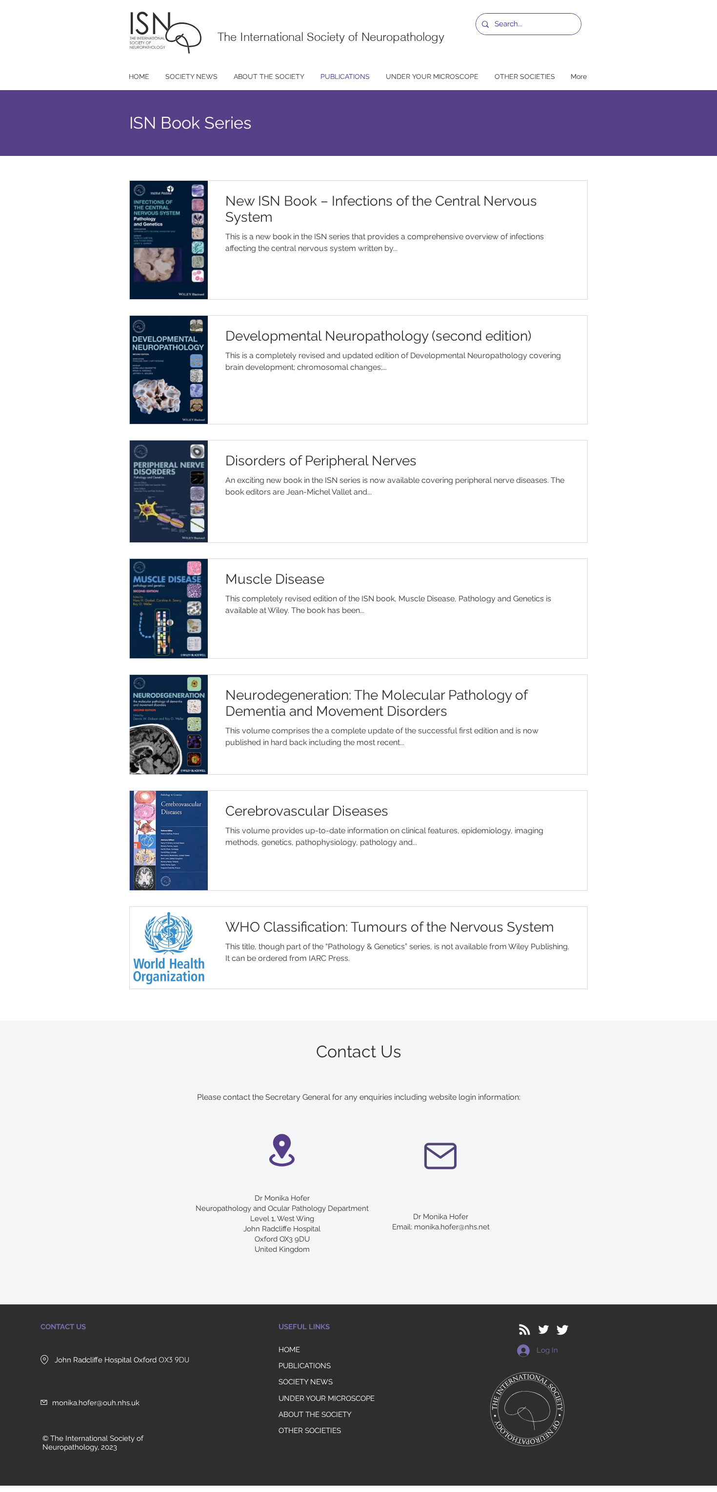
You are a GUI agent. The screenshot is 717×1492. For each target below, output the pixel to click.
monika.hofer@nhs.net (452, 1227)
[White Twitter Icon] (544, 1329)
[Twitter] (563, 1329)
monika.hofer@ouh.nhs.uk (95, 1402)
